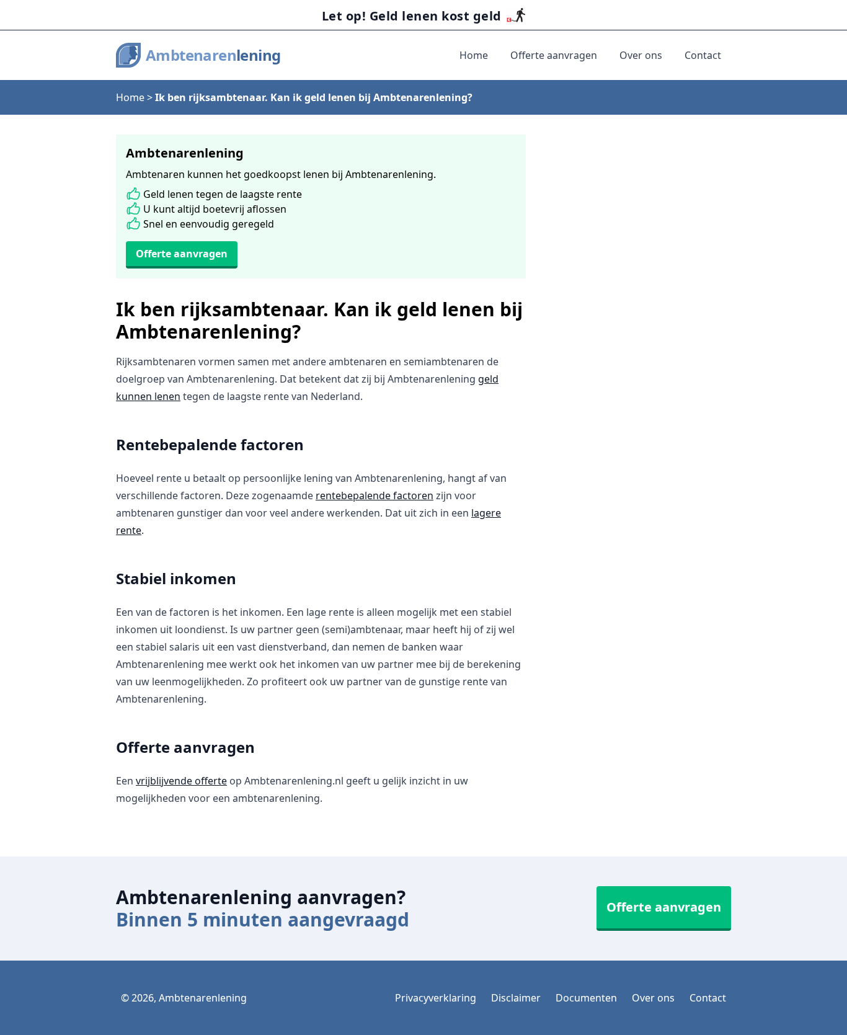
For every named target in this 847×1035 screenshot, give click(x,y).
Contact (703, 55)
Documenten (586, 998)
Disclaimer (516, 998)
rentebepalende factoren (374, 495)
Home (473, 55)
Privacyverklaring (435, 998)
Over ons (640, 55)
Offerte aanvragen (553, 55)
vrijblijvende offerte (181, 781)
